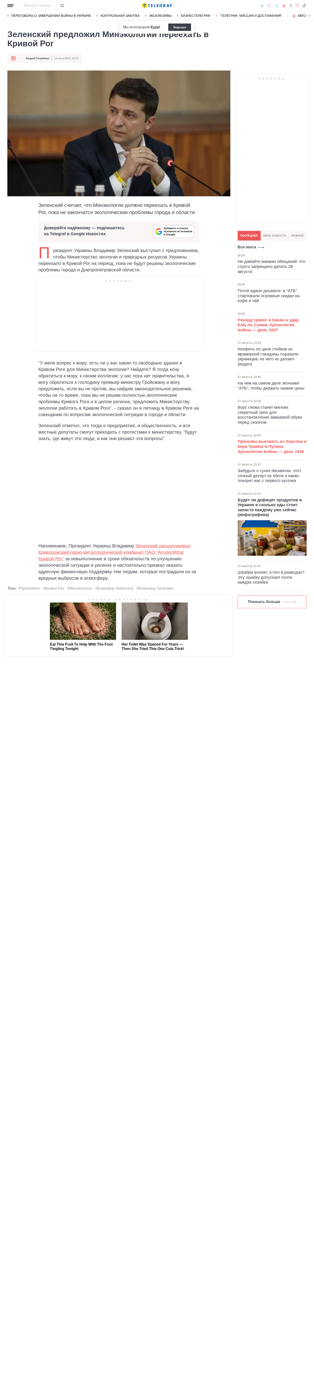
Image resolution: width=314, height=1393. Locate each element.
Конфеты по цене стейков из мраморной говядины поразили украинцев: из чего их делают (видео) (268, 356)
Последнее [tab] (249, 235)
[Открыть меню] (10, 5)
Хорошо (179, 27)
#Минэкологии (79, 588)
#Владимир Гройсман (154, 588)
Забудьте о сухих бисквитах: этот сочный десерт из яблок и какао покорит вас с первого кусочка (269, 475)
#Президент (29, 588)
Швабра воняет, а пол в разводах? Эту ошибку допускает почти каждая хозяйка (271, 577)
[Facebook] (262, 5)
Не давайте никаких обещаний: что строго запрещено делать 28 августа (271, 266)
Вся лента (247, 247)
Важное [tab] (297, 235)
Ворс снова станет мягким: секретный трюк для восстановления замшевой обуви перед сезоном (270, 415)
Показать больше (264, 602)
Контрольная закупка (120, 16)
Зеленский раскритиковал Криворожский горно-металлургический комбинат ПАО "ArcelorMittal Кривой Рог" (114, 552)
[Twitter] (291, 6)
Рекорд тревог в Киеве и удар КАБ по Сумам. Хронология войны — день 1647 (268, 325)
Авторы (304, 16)
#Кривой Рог (53, 588)
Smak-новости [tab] (274, 235)
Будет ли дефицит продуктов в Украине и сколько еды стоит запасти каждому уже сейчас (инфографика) (270, 507)
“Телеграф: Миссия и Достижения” (251, 16)
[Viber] (269, 5)
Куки (155, 27)
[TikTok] (304, 5)
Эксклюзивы (160, 16)
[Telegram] (276, 5)
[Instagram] (297, 5)
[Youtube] (284, 5)
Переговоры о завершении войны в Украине (51, 16)
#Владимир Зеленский (114, 588)
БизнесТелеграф (195, 16)
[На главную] (157, 5)
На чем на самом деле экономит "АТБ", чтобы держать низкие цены (271, 386)
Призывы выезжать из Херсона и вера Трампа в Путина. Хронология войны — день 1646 (272, 446)
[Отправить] (62, 5)
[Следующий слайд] (309, 16)
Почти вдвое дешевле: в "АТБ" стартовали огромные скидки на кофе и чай (269, 295)
